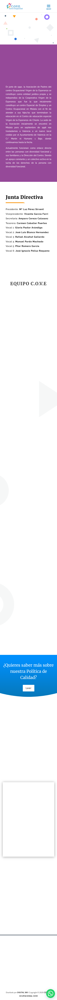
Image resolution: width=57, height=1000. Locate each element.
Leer (28, 688)
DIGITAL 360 (22, 992)
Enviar (43, 926)
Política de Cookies (17, 773)
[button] (50, 993)
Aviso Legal (12, 769)
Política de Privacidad (19, 765)
